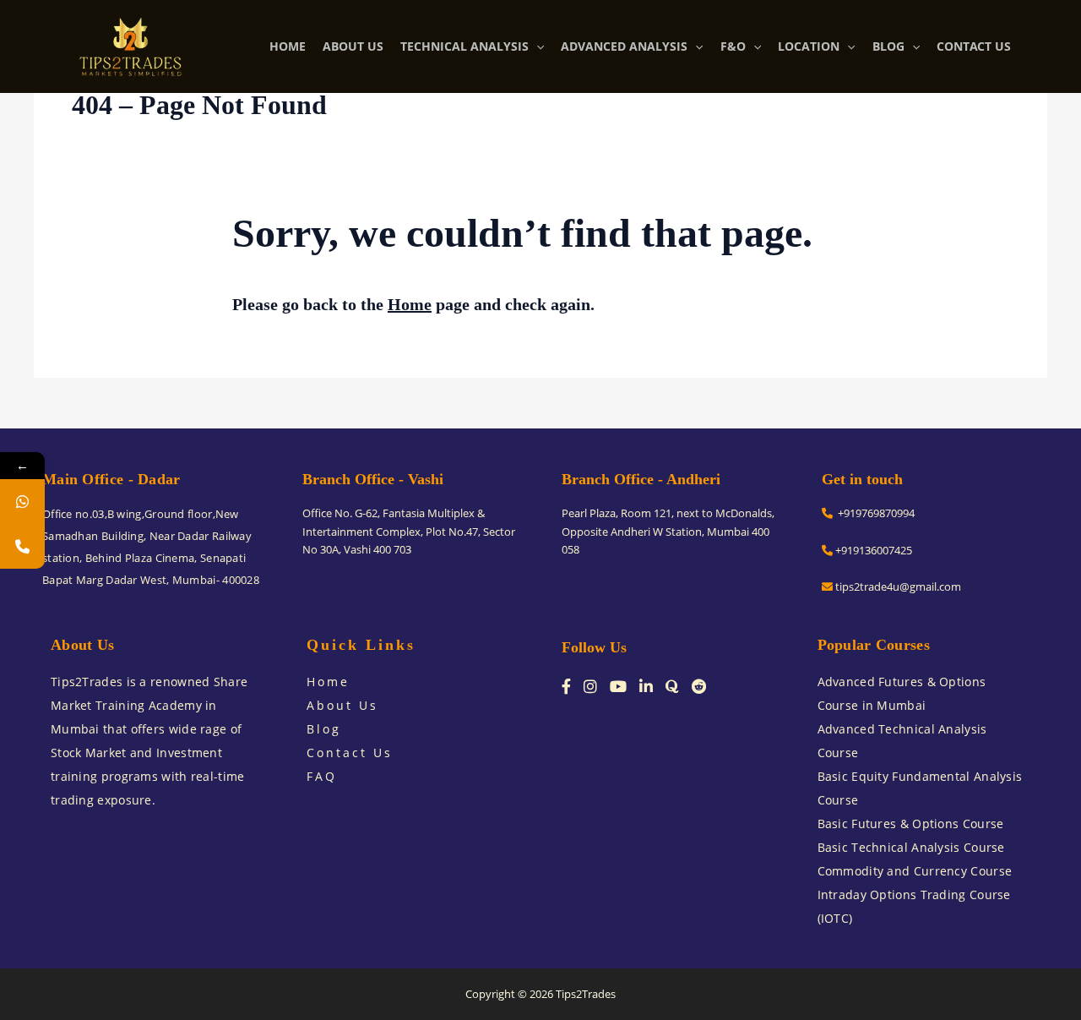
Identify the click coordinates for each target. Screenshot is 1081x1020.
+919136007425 (872, 550)
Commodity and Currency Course (915, 871)
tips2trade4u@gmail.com (897, 586)
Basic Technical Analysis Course (911, 847)
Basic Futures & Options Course (911, 823)
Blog (324, 729)
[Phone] (22, 546)
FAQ (322, 776)
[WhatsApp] (22, 501)
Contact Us (350, 753)
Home (410, 304)
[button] (536, 46)
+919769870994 (874, 513)
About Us (342, 705)
